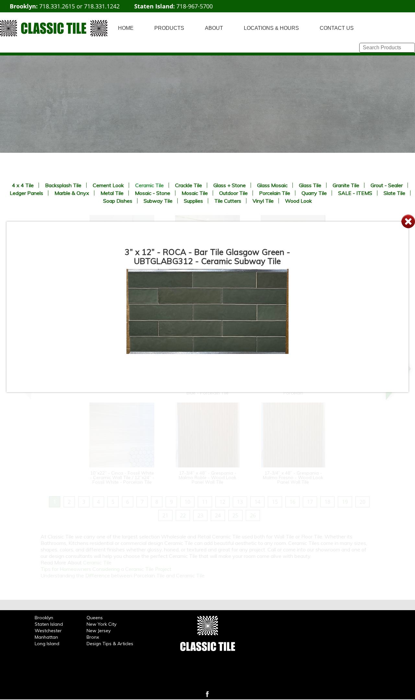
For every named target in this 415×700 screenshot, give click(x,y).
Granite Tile (346, 185)
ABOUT (214, 28)
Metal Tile (112, 193)
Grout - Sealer (387, 185)
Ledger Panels (26, 193)
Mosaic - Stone (152, 193)
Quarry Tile (314, 193)
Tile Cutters (227, 200)
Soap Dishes (117, 200)
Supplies (193, 200)
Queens (95, 618)
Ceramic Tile (149, 185)
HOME (126, 28)
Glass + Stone (229, 185)
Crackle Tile (188, 185)
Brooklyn (44, 618)
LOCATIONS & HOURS (271, 28)
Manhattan (46, 637)
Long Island (47, 643)
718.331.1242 (102, 6)
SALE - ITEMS (355, 193)
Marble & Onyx (71, 193)
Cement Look (108, 185)
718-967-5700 (194, 6)
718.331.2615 (57, 6)
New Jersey (99, 631)
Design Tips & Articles (110, 643)
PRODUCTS (169, 28)
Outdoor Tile (233, 193)
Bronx (93, 637)
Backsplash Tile (63, 185)
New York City (101, 624)
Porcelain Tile (274, 193)
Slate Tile (394, 193)
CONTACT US (337, 28)
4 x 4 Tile (23, 185)
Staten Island (49, 624)
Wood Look (298, 200)
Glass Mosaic (272, 185)
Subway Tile (158, 200)
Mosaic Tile (195, 193)
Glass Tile (310, 185)
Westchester (48, 631)
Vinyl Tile (263, 200)
